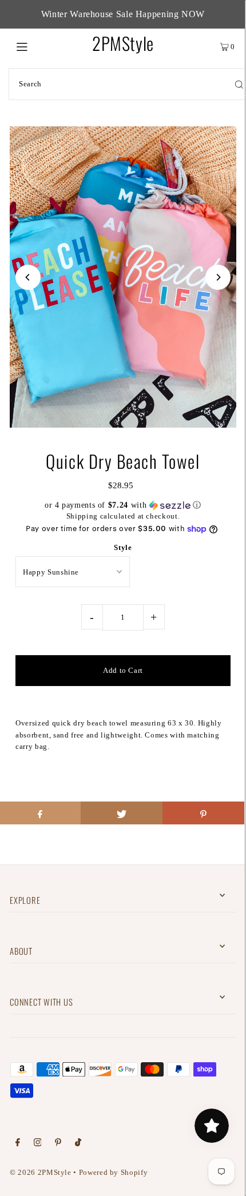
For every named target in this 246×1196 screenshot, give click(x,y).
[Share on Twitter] (121, 813)
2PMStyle (123, 43)
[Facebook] (17, 1144)
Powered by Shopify (113, 1173)
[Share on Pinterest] (203, 813)
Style (123, 548)
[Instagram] (38, 1144)
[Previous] (28, 277)
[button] (123, 505)
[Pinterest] (58, 1144)
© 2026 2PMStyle (41, 1173)
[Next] (218, 277)
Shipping (82, 516)
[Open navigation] (38, 45)
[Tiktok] (78, 1144)
